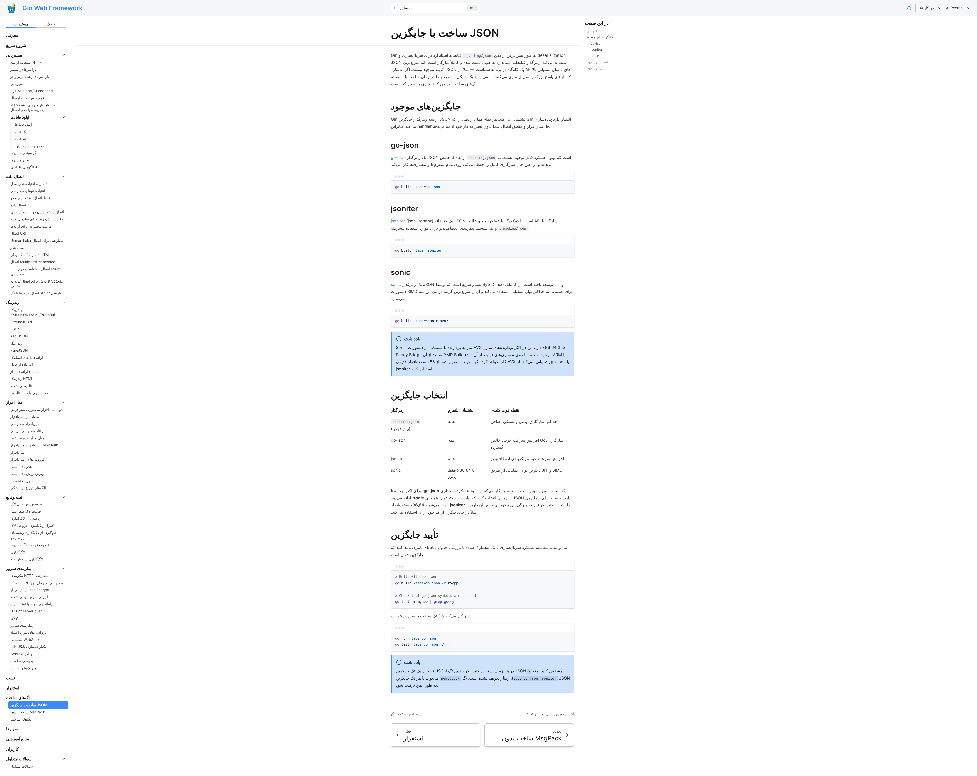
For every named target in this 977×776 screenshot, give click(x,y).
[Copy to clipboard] (568, 186)
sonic (396, 284)
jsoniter (398, 220)
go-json (398, 157)
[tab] (21, 24)
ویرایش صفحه (408, 714)
